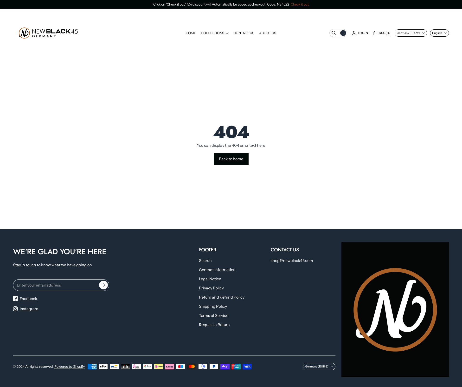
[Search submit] (343, 33)
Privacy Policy (211, 288)
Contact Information (217, 269)
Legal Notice (210, 278)
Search (205, 260)
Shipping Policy (213, 306)
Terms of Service (213, 315)
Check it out (300, 4)
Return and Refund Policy (221, 297)
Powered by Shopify (69, 366)
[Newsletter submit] (103, 285)
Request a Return (214, 324)
